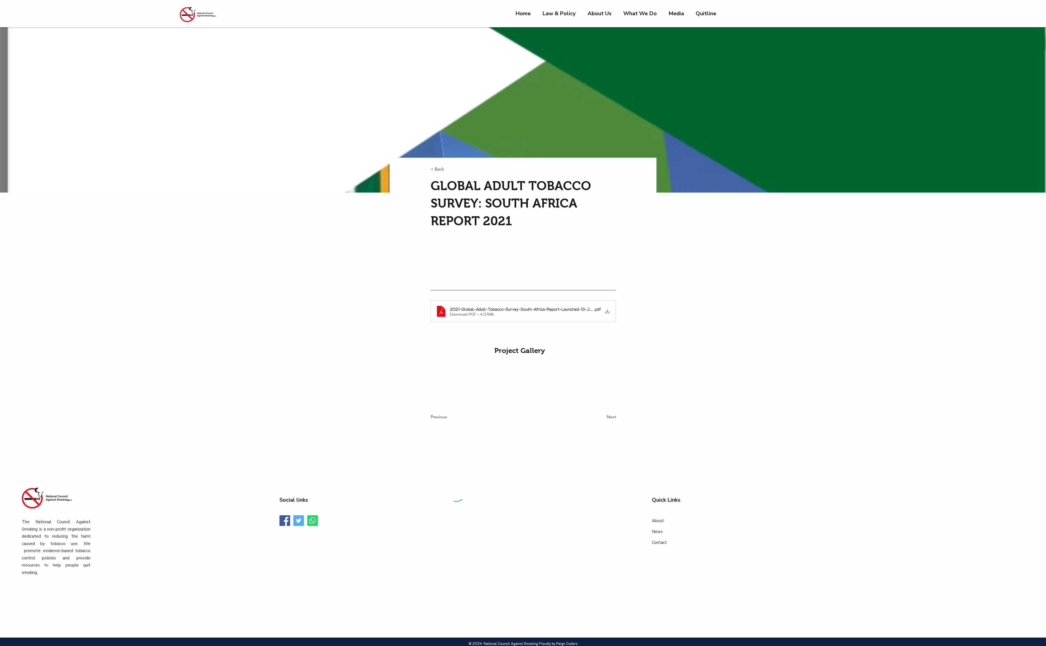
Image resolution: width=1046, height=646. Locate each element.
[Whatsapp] (312, 520)
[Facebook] (284, 520)
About (658, 520)
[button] (676, 13)
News (657, 531)
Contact (659, 542)
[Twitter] (298, 520)
